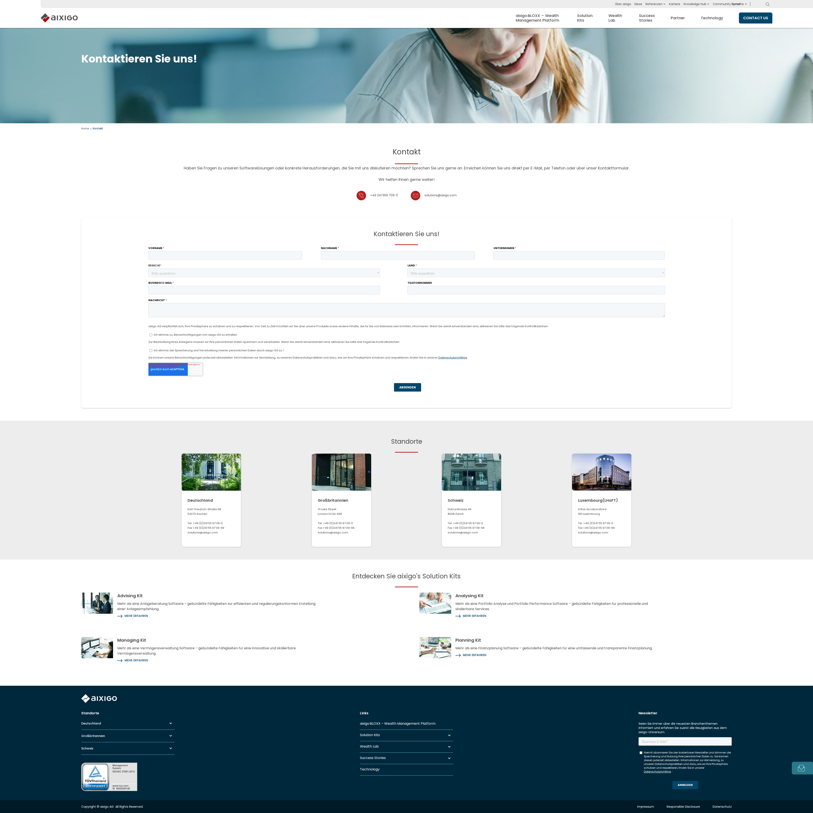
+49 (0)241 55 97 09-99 (208, 528)
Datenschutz (722, 807)
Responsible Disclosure (683, 807)
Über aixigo (623, 4)
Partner (678, 18)
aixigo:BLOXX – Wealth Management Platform (398, 724)
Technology (712, 18)
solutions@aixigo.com (440, 195)
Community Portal (726, 4)
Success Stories (373, 758)
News (638, 4)
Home (85, 128)
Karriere (674, 4)
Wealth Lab (369, 746)
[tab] (802, 768)
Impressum (645, 807)
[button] (737, 4)
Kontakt (98, 128)
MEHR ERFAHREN (136, 616)
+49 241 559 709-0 (384, 195)
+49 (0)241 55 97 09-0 (208, 523)
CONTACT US (755, 18)
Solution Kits (370, 735)
